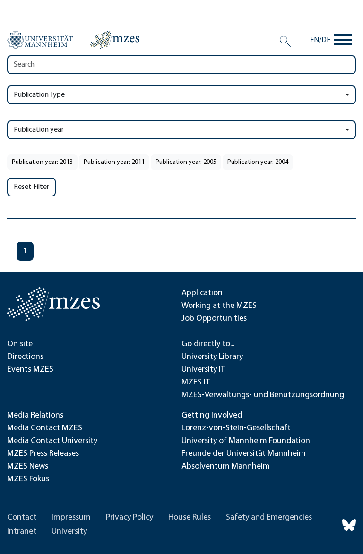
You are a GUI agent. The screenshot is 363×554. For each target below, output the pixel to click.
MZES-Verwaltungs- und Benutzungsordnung (263, 395)
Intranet (21, 532)
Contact (21, 517)
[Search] (285, 42)
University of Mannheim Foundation (246, 441)
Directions (25, 357)
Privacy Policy (129, 517)
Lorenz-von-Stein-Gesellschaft (236, 428)
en (314, 40)
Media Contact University (52, 441)
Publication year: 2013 (42, 162)
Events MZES (30, 370)
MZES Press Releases (43, 454)
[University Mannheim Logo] (40, 40)
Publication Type (39, 95)
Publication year (39, 130)
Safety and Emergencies (269, 517)
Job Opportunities (214, 319)
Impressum (71, 517)
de (325, 40)
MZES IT (196, 382)
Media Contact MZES (44, 428)
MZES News (27, 466)
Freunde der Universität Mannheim (244, 454)
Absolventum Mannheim (226, 466)
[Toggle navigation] (343, 40)
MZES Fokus (28, 479)
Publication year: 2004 (257, 162)
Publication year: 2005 (186, 162)
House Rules (189, 517)
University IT (203, 370)
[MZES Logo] (114, 40)
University (69, 532)
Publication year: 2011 (114, 162)
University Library (212, 357)
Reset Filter (31, 187)
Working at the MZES (219, 306)
